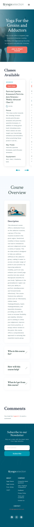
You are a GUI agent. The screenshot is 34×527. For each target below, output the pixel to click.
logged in (16, 416)
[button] (29, 5)
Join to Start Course (17, 50)
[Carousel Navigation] (17, 170)
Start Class (11, 86)
